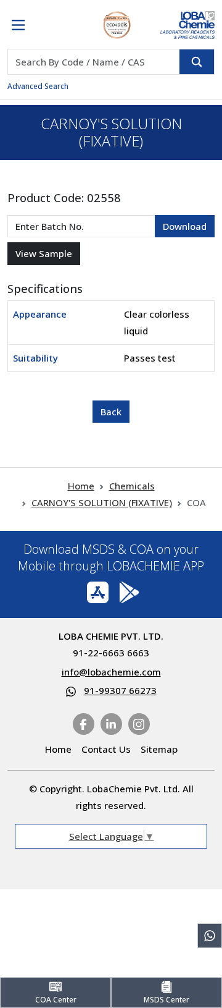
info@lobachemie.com (111, 672)
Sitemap (159, 749)
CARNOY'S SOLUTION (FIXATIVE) (101, 502)
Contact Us (106, 749)
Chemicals (132, 486)
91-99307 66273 (120, 690)
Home (81, 486)
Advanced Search (37, 86)
